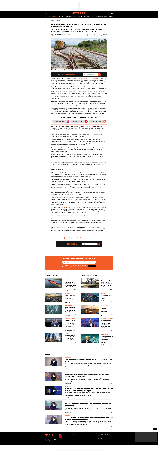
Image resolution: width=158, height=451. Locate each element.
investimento (76, 191)
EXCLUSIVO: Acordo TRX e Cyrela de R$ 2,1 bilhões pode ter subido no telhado (70, 337)
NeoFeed (63, 207)
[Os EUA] (90, 338)
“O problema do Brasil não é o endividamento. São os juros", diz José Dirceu (88, 361)
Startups (80, 16)
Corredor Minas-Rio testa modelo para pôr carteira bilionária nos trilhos (70, 298)
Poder (61, 16)
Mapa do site (80, 437)
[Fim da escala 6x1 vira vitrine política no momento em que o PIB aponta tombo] (53, 309)
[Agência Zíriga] (104, 438)
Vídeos (111, 16)
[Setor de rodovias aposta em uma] (90, 322)
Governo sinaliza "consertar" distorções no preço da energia (106, 309)
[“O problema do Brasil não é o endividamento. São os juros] (53, 361)
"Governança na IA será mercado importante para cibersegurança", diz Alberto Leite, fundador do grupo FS (70, 324)
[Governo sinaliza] (90, 309)
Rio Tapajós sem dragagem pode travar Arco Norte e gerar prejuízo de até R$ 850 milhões (70, 283)
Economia (54, 16)
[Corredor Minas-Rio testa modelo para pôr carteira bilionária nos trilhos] (53, 297)
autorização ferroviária (100, 87)
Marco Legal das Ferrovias (91, 78)
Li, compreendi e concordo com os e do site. (75, 266)
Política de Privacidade (85, 435)
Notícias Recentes (52, 275)
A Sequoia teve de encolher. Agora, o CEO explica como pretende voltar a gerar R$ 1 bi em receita (87, 375)
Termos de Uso (80, 265)
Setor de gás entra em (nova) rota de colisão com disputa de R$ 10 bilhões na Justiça (107, 283)
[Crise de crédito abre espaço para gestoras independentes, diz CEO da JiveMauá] (53, 405)
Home (52, 20)
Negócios (47, 16)
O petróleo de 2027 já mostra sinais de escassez (106, 297)
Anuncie (77, 435)
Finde (93, 16)
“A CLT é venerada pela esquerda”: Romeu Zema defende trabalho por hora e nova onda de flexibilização (89, 419)
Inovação (87, 16)
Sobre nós (72, 435)
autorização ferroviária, (72, 238)
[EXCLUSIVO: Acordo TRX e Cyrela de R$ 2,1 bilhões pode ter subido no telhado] (53, 337)
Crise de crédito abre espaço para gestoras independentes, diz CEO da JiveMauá (88, 404)
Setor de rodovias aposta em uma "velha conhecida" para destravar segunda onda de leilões (106, 324)
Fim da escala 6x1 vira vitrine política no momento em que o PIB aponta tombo (70, 309)
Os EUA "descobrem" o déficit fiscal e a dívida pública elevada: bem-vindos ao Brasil (107, 339)
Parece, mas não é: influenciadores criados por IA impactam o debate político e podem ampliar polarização (89, 390)
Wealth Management (70, 16)
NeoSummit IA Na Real (101, 16)
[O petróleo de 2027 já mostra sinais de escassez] (90, 297)
